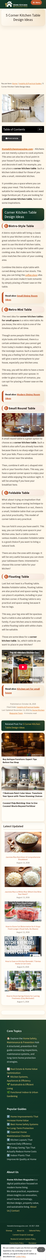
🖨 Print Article (12, 138)
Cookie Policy (21, 1256)
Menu (38, 2)
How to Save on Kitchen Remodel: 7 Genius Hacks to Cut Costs (23, 962)
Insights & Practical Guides (28, 707)
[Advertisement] (23, 51)
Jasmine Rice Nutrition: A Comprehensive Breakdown (23, 858)
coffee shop (31, 274)
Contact (15, 1210)
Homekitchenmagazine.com (17, 148)
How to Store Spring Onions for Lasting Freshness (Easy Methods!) (23, 997)
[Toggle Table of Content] (39, 129)
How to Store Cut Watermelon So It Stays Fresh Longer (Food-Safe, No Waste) (23, 927)
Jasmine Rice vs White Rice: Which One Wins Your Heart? (23, 893)
